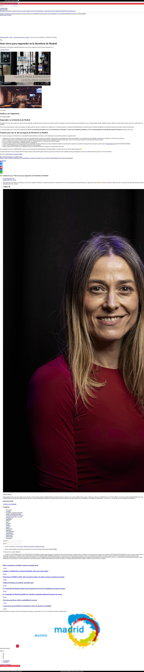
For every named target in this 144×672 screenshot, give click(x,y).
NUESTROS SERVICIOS (11, 0)
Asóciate (9, 15)
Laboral (35, 11)
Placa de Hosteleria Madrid (63, 13)
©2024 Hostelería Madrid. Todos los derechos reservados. (72, 671)
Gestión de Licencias (17, 11)
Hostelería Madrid (4, 37)
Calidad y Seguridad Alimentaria (7, 13)
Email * (5, 543)
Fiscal (31, 11)
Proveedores (24, 13)
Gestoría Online (4, 8)
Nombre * (5, 541)
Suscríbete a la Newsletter (10, 666)
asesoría (2, 158)
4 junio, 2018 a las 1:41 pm (9, 180)
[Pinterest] (72, 167)
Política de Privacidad (29, 546)
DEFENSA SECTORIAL (10, 2)
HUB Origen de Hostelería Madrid (14, 154)
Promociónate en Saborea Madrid (78, 13)
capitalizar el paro (17, 158)
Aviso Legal (19, 546)
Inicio (1, 9)
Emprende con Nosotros (5, 11)
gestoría (47, 158)
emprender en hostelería (35, 158)
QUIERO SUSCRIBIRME (9, 504)
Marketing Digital (60, 11)
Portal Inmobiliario (52, 13)
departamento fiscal (111, 143)
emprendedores (25, 158)
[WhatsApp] (72, 172)
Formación (18, 13)
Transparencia (6, 660)
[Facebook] (72, 162)
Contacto (5, 15)
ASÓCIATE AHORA (12, 3)
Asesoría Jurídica (26, 11)
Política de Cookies (4, 670)
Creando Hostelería (7, 178)
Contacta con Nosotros (5, 664)
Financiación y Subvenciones (44, 11)
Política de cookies (40, 546)
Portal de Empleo (43, 13)
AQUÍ (41, 151)
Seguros (53, 11)
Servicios (5, 9)
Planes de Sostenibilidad (33, 13)
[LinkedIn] (72, 170)
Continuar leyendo (4, 49)
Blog (1, 15)
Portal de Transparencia (69, 11)
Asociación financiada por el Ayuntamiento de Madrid (11, 671)
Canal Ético (6, 662)
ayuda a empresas (8, 158)
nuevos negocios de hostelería (66, 158)
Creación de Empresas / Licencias (21, 37)
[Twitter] (72, 165)
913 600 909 (3, 160)
